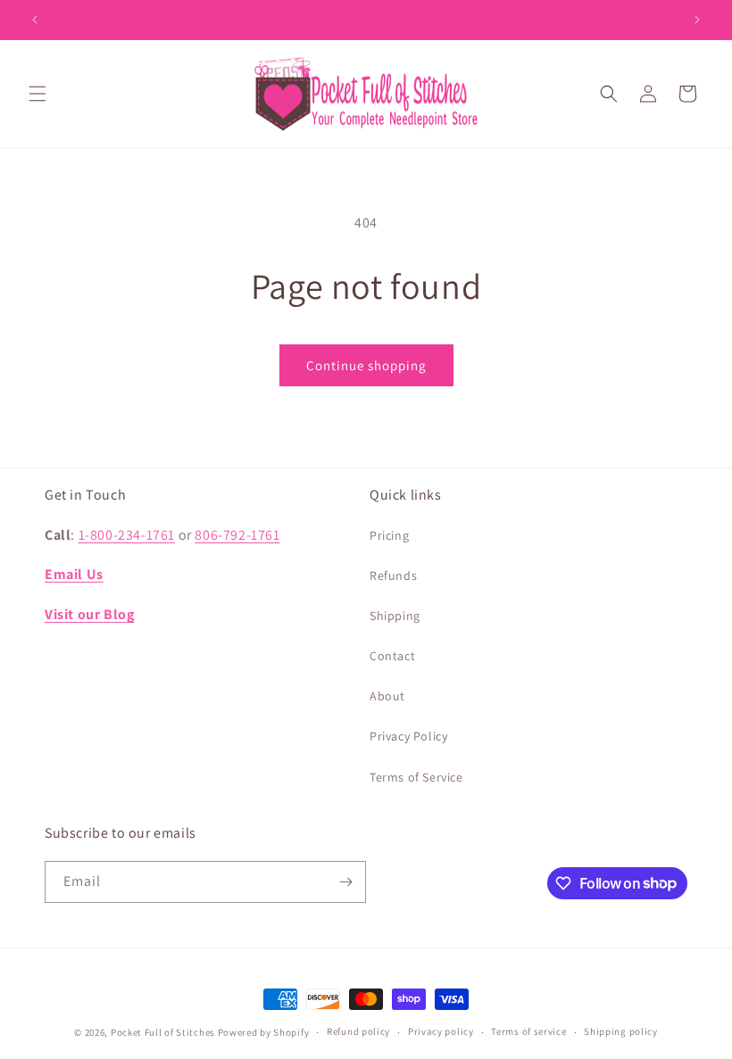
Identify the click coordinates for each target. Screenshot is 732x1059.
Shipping (395, 616)
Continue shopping (366, 365)
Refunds (393, 575)
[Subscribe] (345, 882)
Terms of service (528, 1031)
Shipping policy (621, 1031)
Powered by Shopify (264, 1032)
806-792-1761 (237, 534)
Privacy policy (441, 1031)
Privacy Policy (408, 736)
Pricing (389, 535)
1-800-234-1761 (127, 534)
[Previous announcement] (34, 19)
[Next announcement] (697, 19)
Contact (392, 656)
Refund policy (358, 1031)
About (387, 696)
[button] (37, 93)
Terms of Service (416, 777)
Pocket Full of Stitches (163, 1032)
